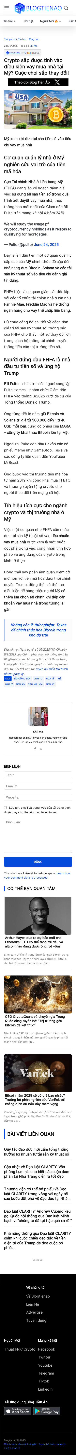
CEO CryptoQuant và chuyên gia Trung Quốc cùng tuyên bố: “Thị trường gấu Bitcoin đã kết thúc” (35, 1020)
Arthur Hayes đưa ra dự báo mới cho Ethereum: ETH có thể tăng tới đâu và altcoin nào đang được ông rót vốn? (34, 942)
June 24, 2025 (46, 244)
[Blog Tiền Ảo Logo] (38, 8)
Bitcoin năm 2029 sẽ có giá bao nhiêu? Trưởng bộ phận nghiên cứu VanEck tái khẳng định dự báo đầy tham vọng (35, 1099)
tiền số (50, 684)
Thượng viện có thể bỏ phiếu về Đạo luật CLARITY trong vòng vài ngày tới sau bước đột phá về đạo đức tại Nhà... (37, 1194)
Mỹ (59, 678)
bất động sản (22, 678)
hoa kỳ (50, 678)
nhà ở (9, 684)
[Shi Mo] (38, 716)
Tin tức (22, 39)
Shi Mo (33, 46)
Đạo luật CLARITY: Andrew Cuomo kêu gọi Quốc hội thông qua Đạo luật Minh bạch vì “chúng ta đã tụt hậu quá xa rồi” (38, 1216)
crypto (38, 678)
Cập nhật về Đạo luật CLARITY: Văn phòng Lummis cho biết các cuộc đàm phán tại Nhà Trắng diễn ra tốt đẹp (36, 1171)
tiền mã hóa (35, 684)
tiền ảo (20, 684)
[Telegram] (39, 692)
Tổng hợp (34, 39)
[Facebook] (21, 692)
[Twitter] (30, 692)
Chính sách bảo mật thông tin (20, 1444)
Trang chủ (9, 39)
